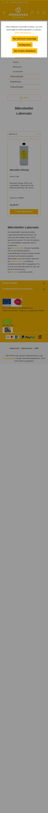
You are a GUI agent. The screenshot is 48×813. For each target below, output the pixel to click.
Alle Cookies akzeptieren (25, 51)
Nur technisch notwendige (24, 39)
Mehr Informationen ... (24, 32)
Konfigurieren (25, 45)
